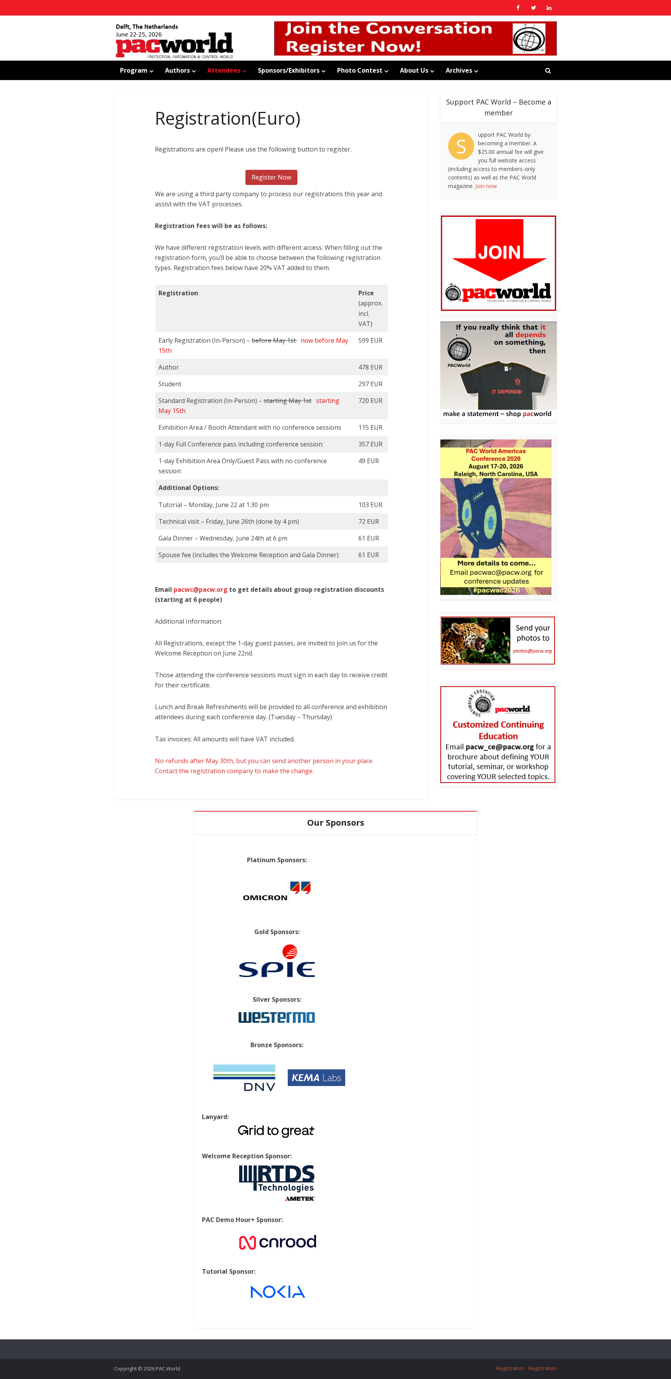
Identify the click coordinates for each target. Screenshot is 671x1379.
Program (134, 70)
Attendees (223, 70)
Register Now (271, 177)
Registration (510, 1368)
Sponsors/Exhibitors (289, 70)
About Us (414, 70)
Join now (486, 186)
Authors (177, 70)
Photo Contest (359, 70)
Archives (459, 70)
